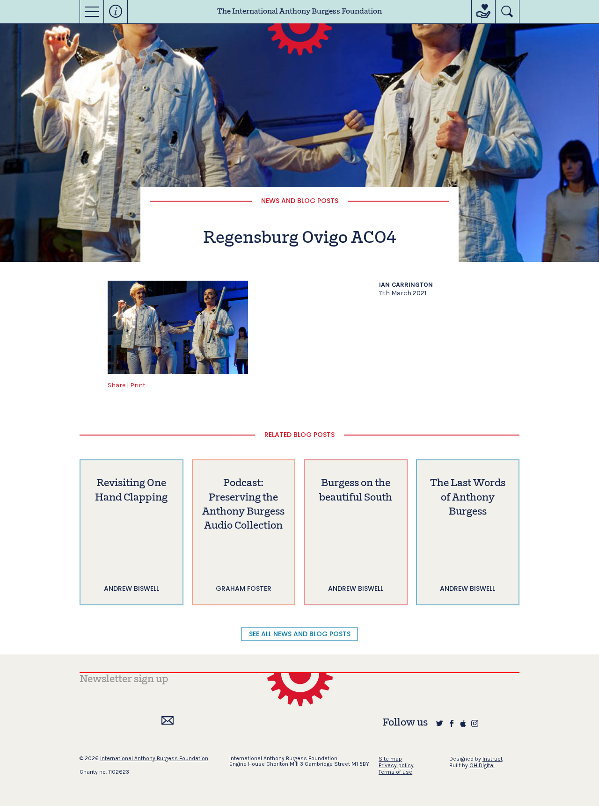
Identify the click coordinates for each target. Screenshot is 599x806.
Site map (390, 758)
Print (138, 385)
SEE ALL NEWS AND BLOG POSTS (300, 634)
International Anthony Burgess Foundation (154, 758)
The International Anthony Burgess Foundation (299, 11)
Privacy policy (396, 765)
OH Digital (482, 765)
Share (116, 385)
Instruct (492, 758)
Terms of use (395, 772)
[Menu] (91, 11)
